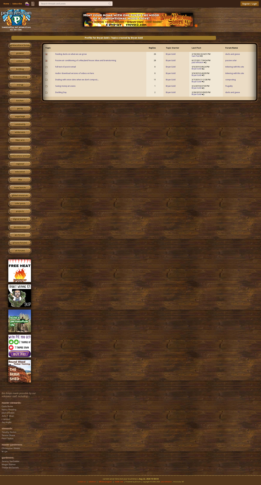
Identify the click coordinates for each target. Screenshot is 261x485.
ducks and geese (232, 54)
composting (230, 79)
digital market (20, 219)
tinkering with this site (234, 67)
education (20, 172)
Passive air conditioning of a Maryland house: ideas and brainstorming (85, 60)
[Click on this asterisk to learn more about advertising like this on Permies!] (196, 25)
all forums (20, 251)
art (19, 148)
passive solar (231, 60)
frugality (229, 86)
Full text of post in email (65, 67)
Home (6, 4)
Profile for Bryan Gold (97, 38)
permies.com (20, 227)
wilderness (20, 132)
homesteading (20, 77)
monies (19, 93)
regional (20, 164)
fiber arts (19, 140)
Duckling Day (60, 92)
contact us (81, 482)
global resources (20, 195)
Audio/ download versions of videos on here (74, 73)
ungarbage (20, 116)
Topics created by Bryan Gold (127, 38)
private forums (20, 243)
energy (20, 85)
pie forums (20, 235)
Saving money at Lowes (65, 86)
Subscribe (17, 4)
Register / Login (249, 4)
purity (20, 109)
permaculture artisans (20, 156)
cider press (20, 203)
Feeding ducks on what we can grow (71, 54)
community (20, 124)
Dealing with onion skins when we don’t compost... (77, 79)
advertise (92, 482)
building (20, 69)
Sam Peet (196, 56)
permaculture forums (20, 45)
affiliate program (105, 482)
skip (20, 180)
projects (20, 211)
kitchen (20, 101)
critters (20, 61)
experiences (20, 187)
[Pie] (27, 4)
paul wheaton (197, 62)
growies (20, 53)
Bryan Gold (171, 54)
